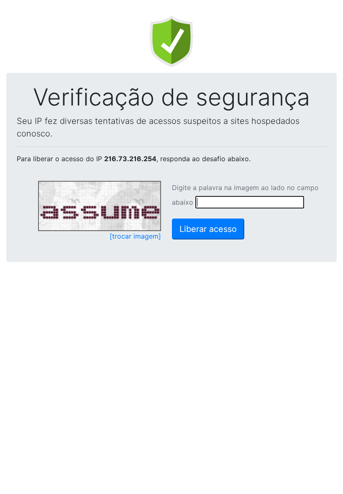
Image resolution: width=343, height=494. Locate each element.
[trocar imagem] (135, 236)
